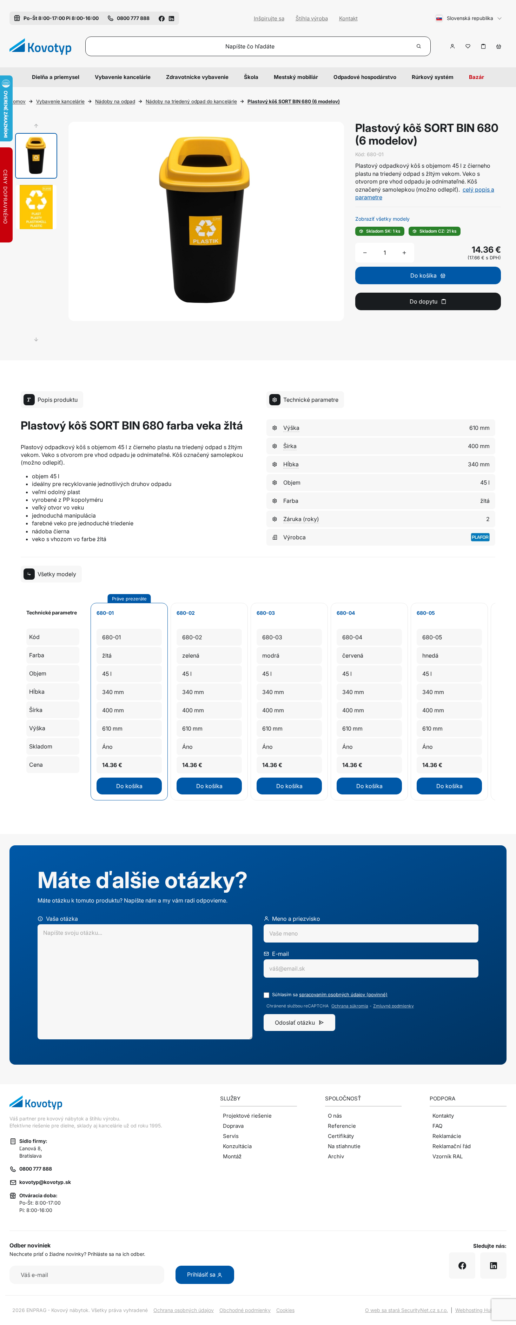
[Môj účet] (452, 46)
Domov (17, 101)
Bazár (476, 77)
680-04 (346, 613)
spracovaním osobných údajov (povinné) (343, 994)
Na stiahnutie (344, 1146)
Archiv (336, 1156)
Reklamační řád (451, 1146)
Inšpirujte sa (269, 18)
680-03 (266, 613)
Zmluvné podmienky (393, 1006)
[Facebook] (161, 18)
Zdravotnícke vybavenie (197, 77)
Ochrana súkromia (349, 1006)
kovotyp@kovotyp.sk (45, 1182)
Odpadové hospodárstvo (364, 77)
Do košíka (129, 786)
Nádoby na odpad (115, 101)
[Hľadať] (419, 46)
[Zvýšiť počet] (404, 252)
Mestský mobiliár (296, 77)
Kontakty (443, 1115)
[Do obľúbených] (468, 46)
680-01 (105, 613)
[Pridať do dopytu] (483, 46)
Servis (231, 1136)
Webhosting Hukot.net (481, 1310)
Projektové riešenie (247, 1115)
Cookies (285, 1310)
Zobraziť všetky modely (382, 219)
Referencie (342, 1126)
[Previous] (36, 126)
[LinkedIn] (171, 18)
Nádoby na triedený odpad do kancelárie (191, 101)
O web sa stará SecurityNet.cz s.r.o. (406, 1310)
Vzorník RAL (447, 1156)
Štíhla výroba (312, 18)
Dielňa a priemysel (55, 77)
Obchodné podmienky (245, 1310)
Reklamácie (446, 1136)
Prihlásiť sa (202, 1274)
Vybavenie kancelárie (123, 77)
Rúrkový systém (433, 77)
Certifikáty (341, 1136)
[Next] (36, 339)
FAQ (437, 1126)
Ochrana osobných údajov (183, 1310)
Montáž (232, 1156)
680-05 (426, 613)
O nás (335, 1115)
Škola (251, 77)
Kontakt (348, 18)
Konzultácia (237, 1146)
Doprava (233, 1126)
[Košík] (499, 46)
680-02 (186, 613)
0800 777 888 (35, 1169)
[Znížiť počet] (365, 252)
